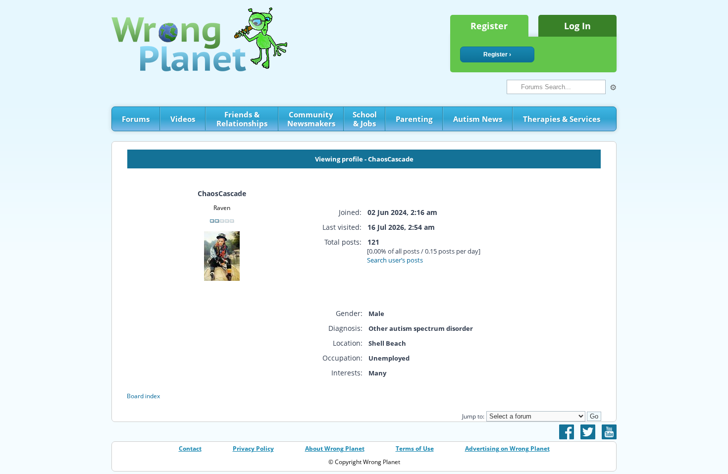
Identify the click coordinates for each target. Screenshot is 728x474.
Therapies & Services (561, 119)
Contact (190, 448)
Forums (136, 119)
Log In (577, 26)
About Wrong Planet (334, 448)
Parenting (414, 119)
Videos (182, 119)
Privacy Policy (253, 448)
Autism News (477, 119)
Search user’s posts (395, 260)
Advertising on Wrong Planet (507, 448)
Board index (143, 396)
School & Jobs (365, 118)
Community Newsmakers (311, 118)
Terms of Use (415, 448)
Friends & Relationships (241, 118)
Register (489, 26)
